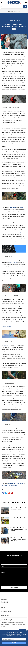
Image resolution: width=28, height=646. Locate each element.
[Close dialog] (27, 630)
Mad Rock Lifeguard (18, 232)
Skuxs (21, 207)
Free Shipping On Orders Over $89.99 (14, 11)
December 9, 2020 (14, 20)
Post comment (14, 587)
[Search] (25, 6)
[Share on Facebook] (3, 493)
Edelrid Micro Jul (8, 428)
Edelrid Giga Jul (16, 388)
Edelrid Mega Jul (13, 262)
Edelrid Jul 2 (7, 345)
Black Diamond (5, 445)
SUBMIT (14, 642)
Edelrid (11, 445)
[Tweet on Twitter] (6, 493)
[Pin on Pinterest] (12, 493)
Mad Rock (18, 445)
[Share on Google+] (9, 493)
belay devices (13, 207)
